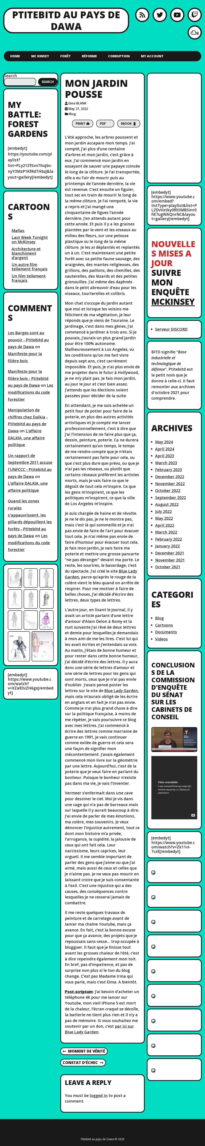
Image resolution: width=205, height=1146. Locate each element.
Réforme (89, 56)
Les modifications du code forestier (30, 392)
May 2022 (164, 518)
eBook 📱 (129, 123)
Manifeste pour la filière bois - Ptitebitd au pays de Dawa (28, 378)
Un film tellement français (29, 278)
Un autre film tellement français (29, 267)
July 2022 (163, 511)
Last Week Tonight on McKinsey (30, 240)
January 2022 (167, 546)
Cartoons (164, 625)
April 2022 (164, 525)
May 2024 (164, 442)
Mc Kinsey (40, 56)
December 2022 (169, 476)
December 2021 (169, 553)
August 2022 (167, 504)
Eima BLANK (77, 103)
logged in (99, 1095)
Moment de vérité (83, 1051)
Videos (161, 639)
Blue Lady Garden (121, 690)
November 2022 (170, 483)
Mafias (18, 230)
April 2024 (164, 449)
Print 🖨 (82, 123)
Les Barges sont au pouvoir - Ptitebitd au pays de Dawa (28, 339)
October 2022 (167, 490)
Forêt (65, 56)
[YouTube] (177, 15)
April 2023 (164, 455)
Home (15, 56)
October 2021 (167, 567)
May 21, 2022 (78, 108)
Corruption (119, 56)
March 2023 (166, 463)
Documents (166, 632)
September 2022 (170, 497)
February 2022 (168, 539)
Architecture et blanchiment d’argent (26, 253)
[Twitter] (160, 15)
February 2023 (168, 469)
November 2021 (170, 560)
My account (152, 56)
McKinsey (173, 301)
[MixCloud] (195, 32)
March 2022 (166, 532)
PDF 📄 (105, 123)
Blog (72, 114)
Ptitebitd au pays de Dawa (66, 20)
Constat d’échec (80, 1063)
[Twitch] (195, 15)
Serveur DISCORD (171, 329)
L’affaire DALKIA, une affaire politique (26, 437)
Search (10, 75)
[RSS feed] (142, 15)
